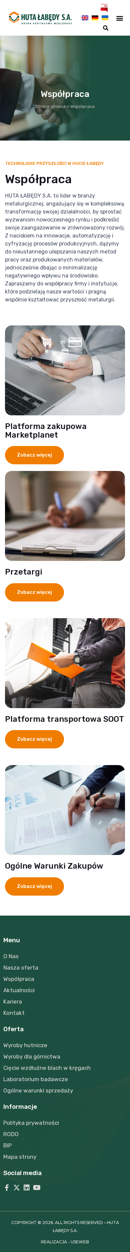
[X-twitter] (16, 1187)
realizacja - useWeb (65, 1241)
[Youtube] (36, 1187)
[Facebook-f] (6, 1187)
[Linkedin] (26, 1187)
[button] (105, 28)
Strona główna (50, 106)
